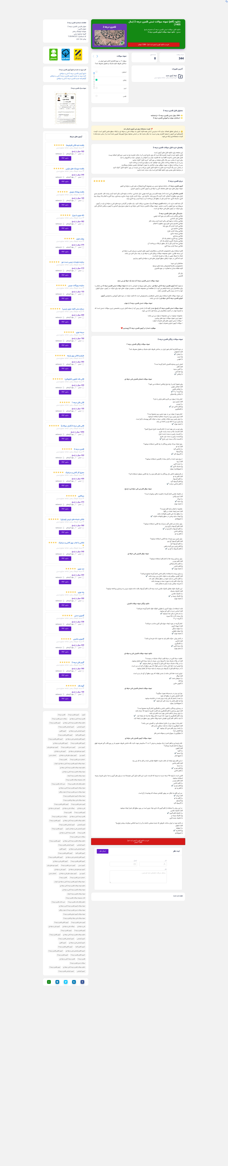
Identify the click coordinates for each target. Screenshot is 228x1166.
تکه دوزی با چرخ (78, 211)
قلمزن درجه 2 (79, 445)
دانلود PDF (65, 154)
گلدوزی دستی (79, 612)
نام (166, 857)
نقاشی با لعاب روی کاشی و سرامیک (71, 539)
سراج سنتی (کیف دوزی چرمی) (73, 305)
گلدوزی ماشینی (78, 635)
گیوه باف (81, 682)
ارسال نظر (103, 847)
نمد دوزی (81, 565)
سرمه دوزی (80, 328)
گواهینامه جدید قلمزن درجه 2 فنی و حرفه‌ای (71, 75)
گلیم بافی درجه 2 (78, 659)
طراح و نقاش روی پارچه (75, 352)
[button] (97, 53)
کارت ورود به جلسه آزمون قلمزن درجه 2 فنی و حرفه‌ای (68, 72)
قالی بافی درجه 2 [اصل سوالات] (72, 422)
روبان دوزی (80, 235)
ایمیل (135, 857)
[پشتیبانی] (53, 56)
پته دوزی (81, 588)
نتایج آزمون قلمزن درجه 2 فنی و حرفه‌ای (73, 70)
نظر (166, 865)
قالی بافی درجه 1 (78, 399)
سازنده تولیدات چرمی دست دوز (72, 258)
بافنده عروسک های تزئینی (75, 165)
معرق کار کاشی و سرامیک (74, 469)
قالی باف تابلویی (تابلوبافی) (74, 375)
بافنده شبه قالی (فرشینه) (75, 141)
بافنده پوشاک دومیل (77, 188)
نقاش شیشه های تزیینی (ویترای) (72, 515)
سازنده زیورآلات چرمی (76, 282)
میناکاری (81, 492)
